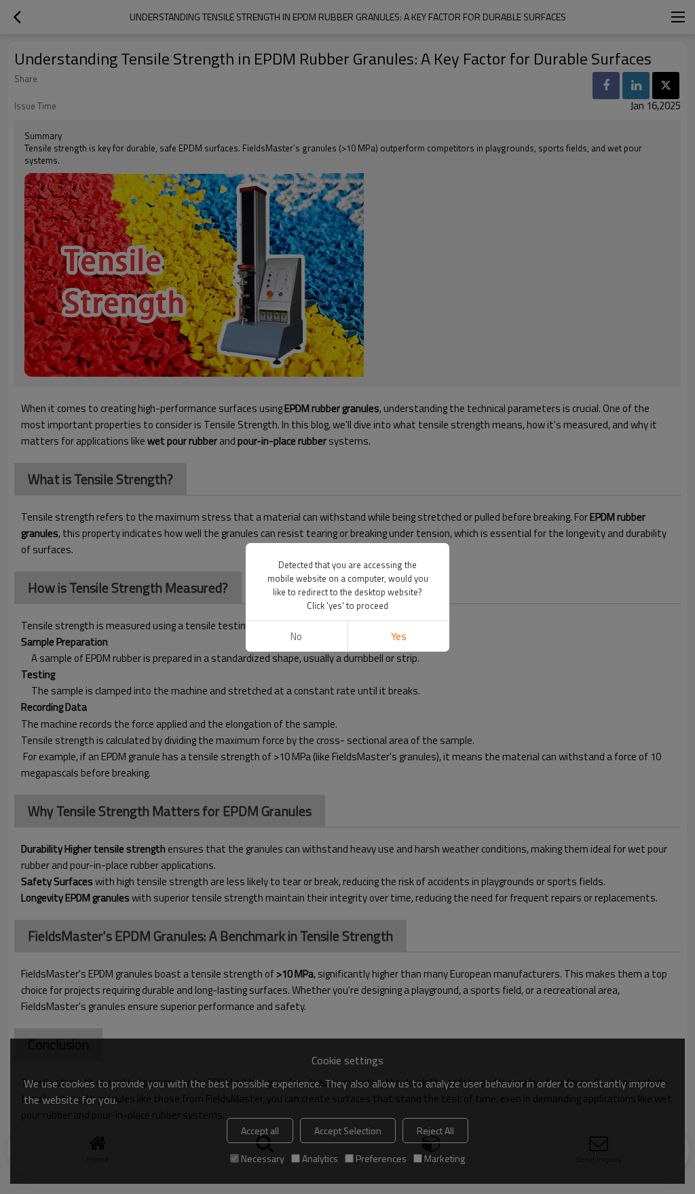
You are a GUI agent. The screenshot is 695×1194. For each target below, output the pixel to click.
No (296, 636)
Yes (399, 636)
